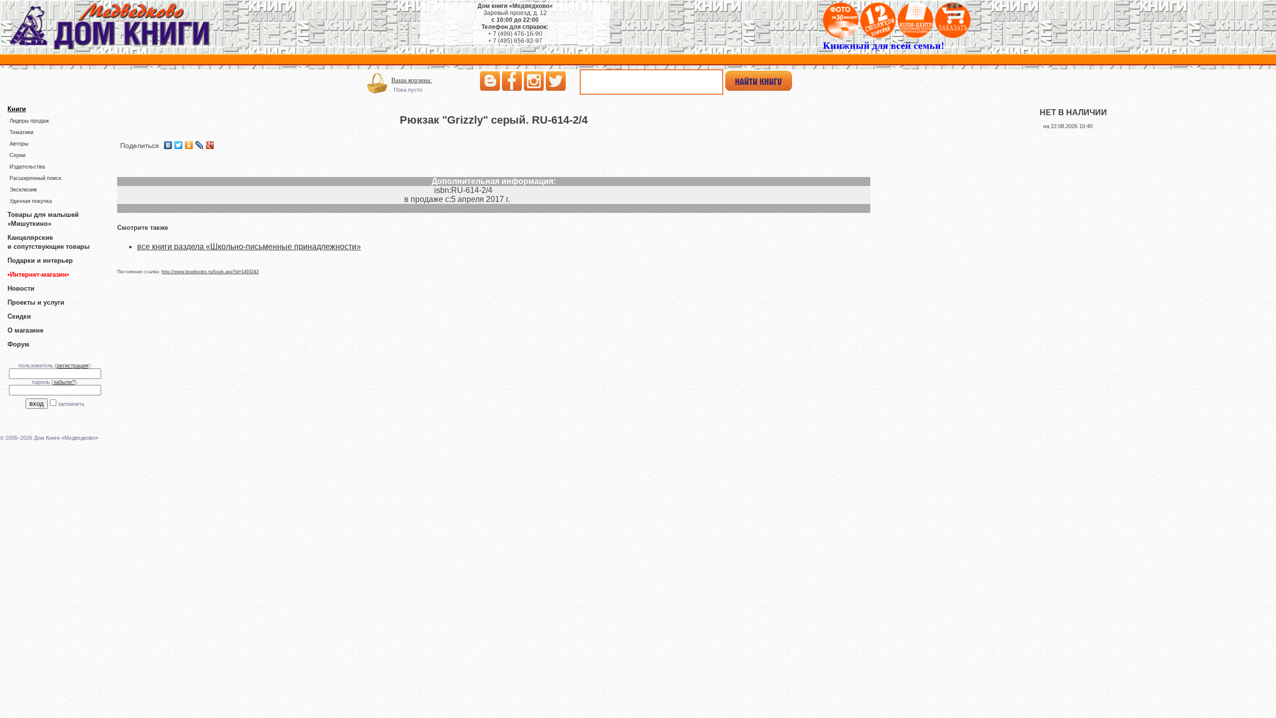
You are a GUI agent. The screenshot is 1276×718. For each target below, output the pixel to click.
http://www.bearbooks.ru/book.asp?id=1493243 (210, 271)
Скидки (19, 316)
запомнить (71, 404)
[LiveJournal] (199, 145)
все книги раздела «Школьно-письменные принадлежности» (249, 246)
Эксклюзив (23, 189)
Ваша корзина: (411, 80)
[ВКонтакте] (168, 145)
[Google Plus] (210, 145)
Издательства (27, 167)
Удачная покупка (30, 201)
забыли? (64, 382)
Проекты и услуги (35, 302)
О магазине (25, 330)
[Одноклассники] (189, 145)
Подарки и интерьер (40, 260)
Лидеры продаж (29, 121)
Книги (16, 109)
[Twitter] (178, 145)
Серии (17, 155)
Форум (18, 344)
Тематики (21, 132)
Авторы (18, 144)
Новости (20, 288)
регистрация (72, 365)
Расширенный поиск (35, 178)
